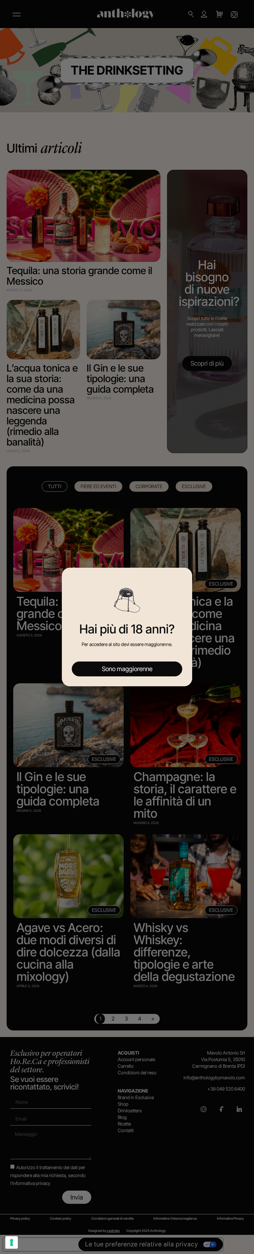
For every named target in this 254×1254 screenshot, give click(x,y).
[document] (127, 627)
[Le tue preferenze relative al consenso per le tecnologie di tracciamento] (11, 1242)
